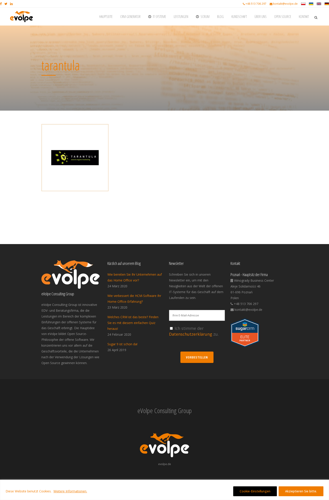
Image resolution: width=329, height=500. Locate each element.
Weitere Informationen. (70, 491)
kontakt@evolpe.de (285, 4)
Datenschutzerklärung (190, 334)
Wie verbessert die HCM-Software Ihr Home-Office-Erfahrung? (134, 299)
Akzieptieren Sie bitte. (301, 491)
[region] (164, 490)
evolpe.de (164, 464)
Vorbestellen (197, 357)
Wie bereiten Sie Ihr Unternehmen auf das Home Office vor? (134, 277)
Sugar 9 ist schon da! (122, 344)
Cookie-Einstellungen (255, 491)
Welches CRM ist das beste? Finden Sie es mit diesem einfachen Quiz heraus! (132, 323)
